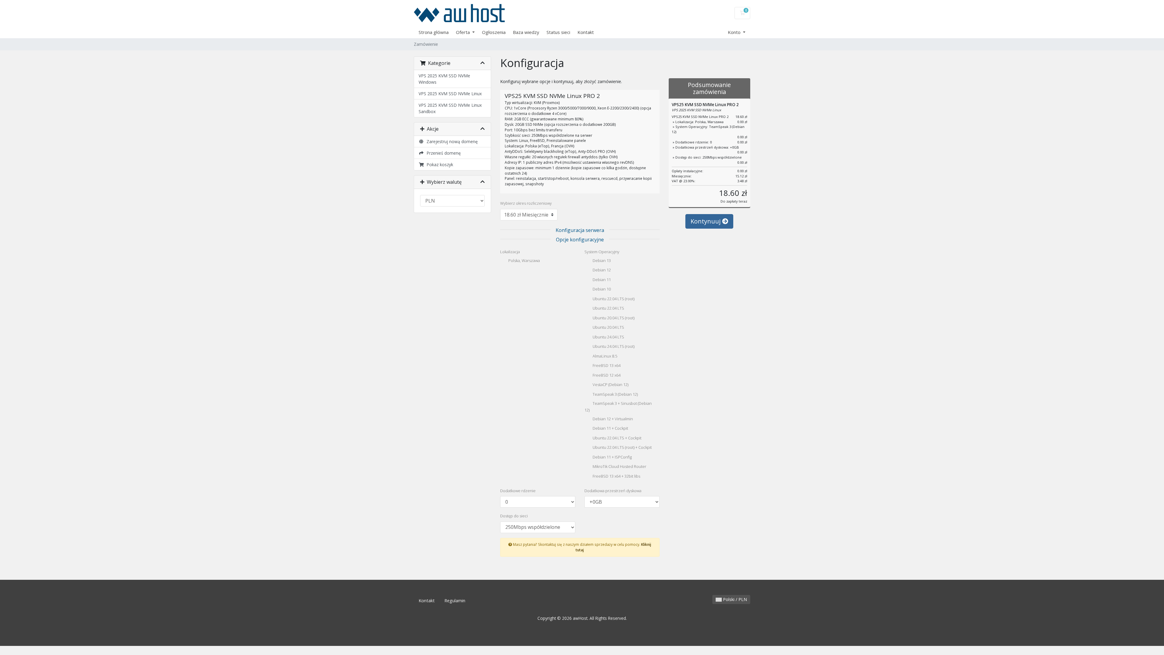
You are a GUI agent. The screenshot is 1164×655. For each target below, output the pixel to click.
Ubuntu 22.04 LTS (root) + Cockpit (622, 447)
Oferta (463, 32)
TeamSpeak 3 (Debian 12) (615, 394)
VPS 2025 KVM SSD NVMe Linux (450, 93)
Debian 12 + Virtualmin (612, 419)
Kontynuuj (706, 221)
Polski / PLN (734, 599)
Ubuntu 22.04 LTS (608, 308)
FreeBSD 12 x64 (606, 375)
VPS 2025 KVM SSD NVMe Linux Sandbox (450, 108)
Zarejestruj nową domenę (451, 141)
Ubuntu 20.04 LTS (608, 327)
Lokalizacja (510, 251)
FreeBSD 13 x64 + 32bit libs (616, 476)
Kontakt (585, 32)
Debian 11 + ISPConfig (612, 457)
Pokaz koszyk (438, 164)
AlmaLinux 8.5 (604, 356)
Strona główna (434, 32)
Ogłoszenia (494, 32)
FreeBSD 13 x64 (606, 365)
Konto (735, 32)
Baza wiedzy (526, 32)
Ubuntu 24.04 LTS (608, 337)
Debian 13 (601, 260)
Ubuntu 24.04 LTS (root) (613, 346)
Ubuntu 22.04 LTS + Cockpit (616, 438)
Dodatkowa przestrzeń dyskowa (612, 490)
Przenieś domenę (442, 153)
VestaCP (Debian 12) (610, 385)
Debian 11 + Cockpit (610, 428)
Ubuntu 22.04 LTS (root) (613, 298)
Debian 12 (601, 270)
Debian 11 (601, 279)
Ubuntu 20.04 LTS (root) (613, 318)
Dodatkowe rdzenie (518, 490)
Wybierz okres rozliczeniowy (526, 203)
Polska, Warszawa (523, 260)
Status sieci (558, 32)
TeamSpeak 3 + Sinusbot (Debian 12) (618, 407)
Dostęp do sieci (514, 516)
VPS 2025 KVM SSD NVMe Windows (444, 79)
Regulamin (454, 600)
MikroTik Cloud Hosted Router (619, 466)
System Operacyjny (601, 251)
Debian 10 (601, 289)
